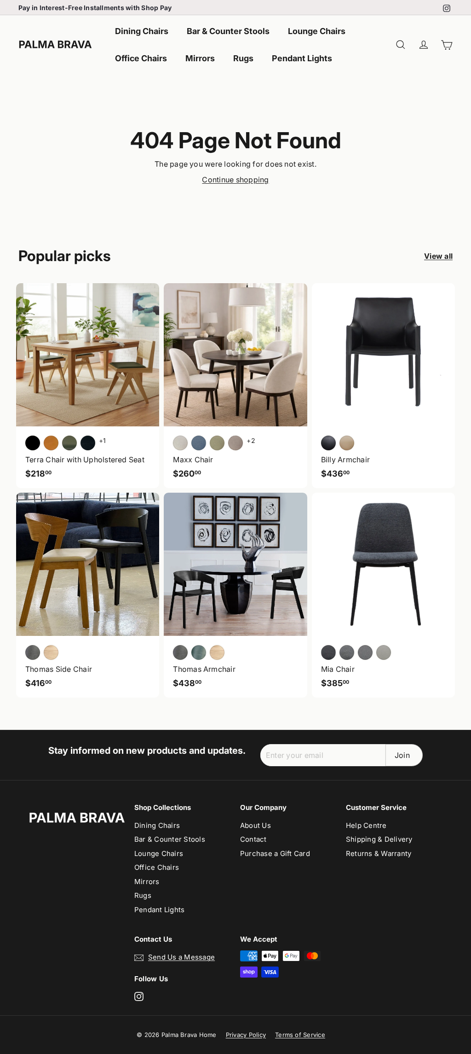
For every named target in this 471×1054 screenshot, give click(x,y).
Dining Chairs (141, 31)
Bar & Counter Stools (228, 31)
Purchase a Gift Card (275, 853)
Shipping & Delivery (379, 839)
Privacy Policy (246, 1034)
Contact (253, 839)
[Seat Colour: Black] (32, 443)
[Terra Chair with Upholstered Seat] (87, 385)
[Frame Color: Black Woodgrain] (32, 652)
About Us (255, 825)
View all (438, 256)
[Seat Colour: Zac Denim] (198, 443)
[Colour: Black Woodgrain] (180, 652)
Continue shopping (235, 179)
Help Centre (366, 825)
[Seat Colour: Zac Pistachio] (217, 443)
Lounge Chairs (316, 31)
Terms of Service (300, 1034)
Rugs (243, 58)
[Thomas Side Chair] (87, 595)
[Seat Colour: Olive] (69, 443)
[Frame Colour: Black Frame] (87, 443)
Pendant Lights (302, 58)
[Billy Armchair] (383, 385)
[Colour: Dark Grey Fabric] (328, 652)
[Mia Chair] (383, 595)
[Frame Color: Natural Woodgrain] (51, 652)
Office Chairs (141, 58)
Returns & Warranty (378, 853)
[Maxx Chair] (235, 385)
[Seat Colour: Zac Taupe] (235, 443)
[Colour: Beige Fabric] (383, 652)
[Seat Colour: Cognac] (51, 443)
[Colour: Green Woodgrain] (198, 652)
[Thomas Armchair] (235, 595)
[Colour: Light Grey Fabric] (365, 652)
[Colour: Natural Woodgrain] (217, 652)
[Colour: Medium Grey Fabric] (346, 652)
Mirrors (200, 58)
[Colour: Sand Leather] (346, 443)
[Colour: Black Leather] (328, 443)
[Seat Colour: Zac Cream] (180, 443)
